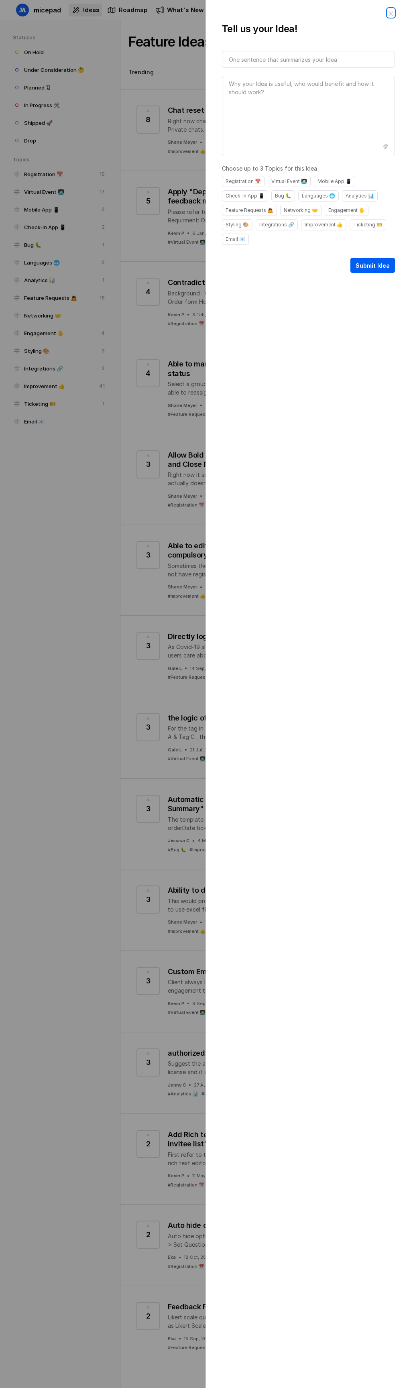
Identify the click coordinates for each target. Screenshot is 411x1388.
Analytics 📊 (360, 196)
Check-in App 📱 (245, 196)
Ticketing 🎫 (368, 225)
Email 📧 (235, 239)
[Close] (391, 13)
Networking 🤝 (301, 210)
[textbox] (308, 116)
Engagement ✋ (346, 210)
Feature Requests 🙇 (249, 210)
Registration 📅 (243, 181)
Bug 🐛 (283, 196)
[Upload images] (385, 146)
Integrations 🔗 (276, 225)
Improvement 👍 (324, 225)
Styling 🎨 (237, 225)
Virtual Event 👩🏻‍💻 (289, 181)
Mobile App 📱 (334, 181)
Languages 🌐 (318, 196)
